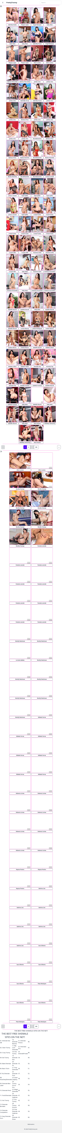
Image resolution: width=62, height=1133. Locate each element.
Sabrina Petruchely (12, 81)
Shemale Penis (6, 1089)
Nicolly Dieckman (20, 641)
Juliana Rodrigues (37, 328)
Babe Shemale (6, 1062)
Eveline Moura (50, 328)
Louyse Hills (12, 252)
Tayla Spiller (24, 195)
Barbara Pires (24, 119)
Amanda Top (37, 366)
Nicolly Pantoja (20, 489)
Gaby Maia (50, 25)
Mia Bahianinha (37, 138)
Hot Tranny (5, 1099)
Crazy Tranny (6, 1051)
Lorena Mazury (25, 328)
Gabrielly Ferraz (37, 43)
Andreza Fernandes (49, 271)
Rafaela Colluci (50, 347)
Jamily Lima (37, 81)
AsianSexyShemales (6, 1078)
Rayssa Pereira (20, 869)
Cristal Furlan (37, 214)
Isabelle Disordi (12, 309)
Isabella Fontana (24, 385)
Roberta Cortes (20, 793)
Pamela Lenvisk (42, 546)
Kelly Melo (25, 404)
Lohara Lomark (49, 176)
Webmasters (31, 1123)
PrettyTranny (11, 2)
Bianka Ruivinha (24, 157)
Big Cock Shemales (15, 1046)
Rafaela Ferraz (42, 717)
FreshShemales (6, 1094)
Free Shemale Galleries (15, 1110)
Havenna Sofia (37, 252)
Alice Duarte (37, 423)
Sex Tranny (5, 1056)
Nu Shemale (6, 1072)
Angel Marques (37, 25)
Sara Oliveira (41, 944)
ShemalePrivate (23, 1052)
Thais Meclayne (42, 982)
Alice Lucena (37, 62)
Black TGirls (5, 1067)
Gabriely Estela (12, 25)
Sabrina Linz (42, 887)
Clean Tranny (6, 1046)
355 (36, 447)
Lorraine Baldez (20, 660)
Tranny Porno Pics (14, 1084)
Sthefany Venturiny (49, 423)
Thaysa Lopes (25, 25)
